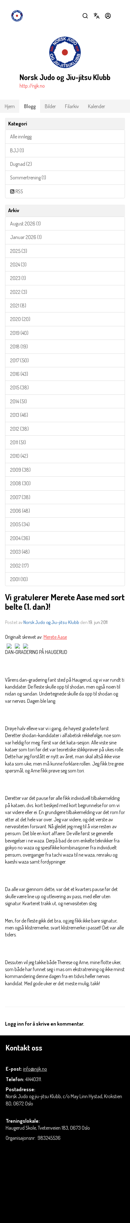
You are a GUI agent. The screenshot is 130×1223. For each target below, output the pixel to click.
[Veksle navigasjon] (119, 15)
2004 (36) (20, 538)
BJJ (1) (17, 150)
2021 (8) (18, 305)
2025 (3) (18, 251)
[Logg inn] (108, 15)
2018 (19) (19, 346)
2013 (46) (19, 415)
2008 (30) (20, 483)
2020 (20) (20, 319)
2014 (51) (18, 401)
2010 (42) (19, 456)
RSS (19, 191)
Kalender (96, 106)
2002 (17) (19, 565)
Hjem (10, 106)
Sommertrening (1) (28, 177)
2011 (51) (18, 442)
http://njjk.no (32, 86)
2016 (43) (19, 374)
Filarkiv (72, 106)
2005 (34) (20, 524)
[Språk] (96, 15)
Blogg (30, 106)
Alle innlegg (21, 136)
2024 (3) (18, 264)
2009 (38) (20, 470)
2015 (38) (19, 387)
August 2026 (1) (25, 223)
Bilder (50, 106)
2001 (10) (19, 579)
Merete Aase (55, 637)
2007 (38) (20, 497)
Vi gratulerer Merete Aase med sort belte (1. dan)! (65, 601)
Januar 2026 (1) (26, 237)
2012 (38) (19, 429)
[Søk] (85, 15)
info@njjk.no (35, 1069)
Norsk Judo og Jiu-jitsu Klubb (51, 622)
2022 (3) (18, 292)
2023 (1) (18, 278)
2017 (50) (19, 360)
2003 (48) (20, 552)
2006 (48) (20, 511)
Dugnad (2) (21, 164)
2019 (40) (19, 333)
